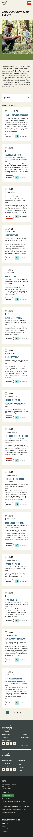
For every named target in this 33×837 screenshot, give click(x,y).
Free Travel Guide (25, 737)
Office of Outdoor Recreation (8, 812)
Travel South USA (6, 823)
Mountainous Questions (14, 522)
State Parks (10, 9)
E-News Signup (24, 734)
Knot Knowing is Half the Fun (16, 436)
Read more (10, 136)
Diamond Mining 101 (12, 400)
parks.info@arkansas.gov (8, 766)
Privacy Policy (5, 792)
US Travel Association (7, 829)
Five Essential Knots (13, 155)
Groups (20, 770)
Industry (23, 743)
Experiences (20, 9)
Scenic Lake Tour (11, 235)
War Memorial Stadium (7, 815)
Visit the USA (5, 831)
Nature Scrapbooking (13, 317)
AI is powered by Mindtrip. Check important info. (13, 801)
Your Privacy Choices (8, 795)
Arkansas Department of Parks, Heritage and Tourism (14, 809)
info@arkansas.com (6, 740)
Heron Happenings (12, 357)
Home (3, 9)
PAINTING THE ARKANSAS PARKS (16, 115)
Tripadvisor (5, 826)
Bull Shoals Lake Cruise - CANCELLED (15, 480)
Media (22, 740)
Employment (21, 767)
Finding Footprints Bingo (15, 639)
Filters (8, 98)
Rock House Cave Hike (13, 678)
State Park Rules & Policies (23, 763)
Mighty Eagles (10, 276)
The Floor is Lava (11, 196)
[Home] (4, 3)
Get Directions (23, 136)
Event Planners (24, 745)
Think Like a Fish (11, 600)
